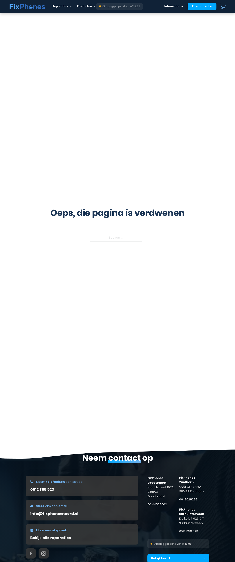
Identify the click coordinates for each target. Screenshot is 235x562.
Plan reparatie (202, 6)
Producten (84, 6)
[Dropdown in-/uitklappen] (71, 6)
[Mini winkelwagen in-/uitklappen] (223, 6)
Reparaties (60, 6)
